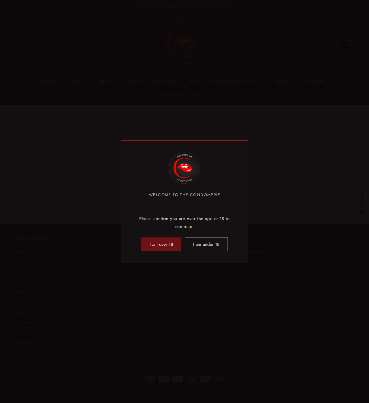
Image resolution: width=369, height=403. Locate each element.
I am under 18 (206, 244)
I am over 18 (161, 244)
